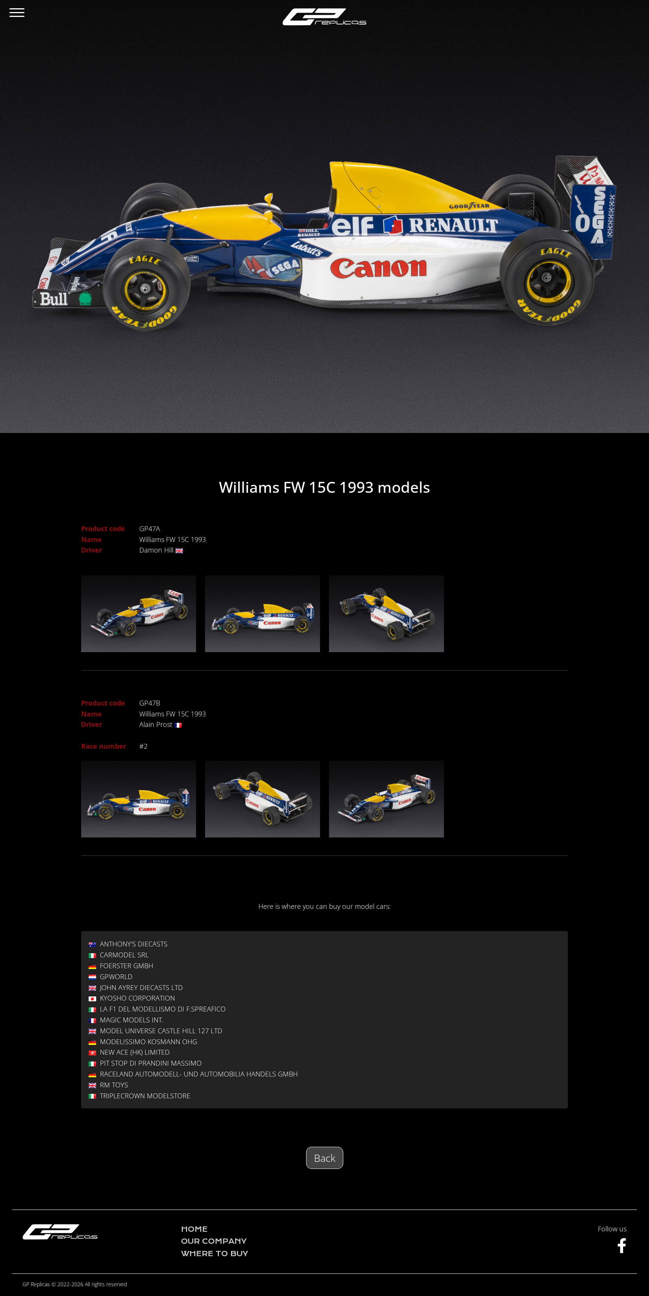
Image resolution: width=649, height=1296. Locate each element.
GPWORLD (116, 976)
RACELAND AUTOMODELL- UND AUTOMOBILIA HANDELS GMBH (199, 1073)
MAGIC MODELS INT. (131, 1019)
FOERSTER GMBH (126, 965)
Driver (91, 549)
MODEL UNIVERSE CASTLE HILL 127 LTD (161, 1030)
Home (194, 1229)
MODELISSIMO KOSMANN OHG (148, 1041)
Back (324, 1158)
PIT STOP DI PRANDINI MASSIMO (151, 1062)
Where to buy (214, 1253)
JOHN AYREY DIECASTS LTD (141, 987)
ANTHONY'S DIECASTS (134, 943)
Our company (214, 1241)
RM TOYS (114, 1084)
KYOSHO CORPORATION (137, 997)
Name (91, 539)
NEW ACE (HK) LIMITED (135, 1052)
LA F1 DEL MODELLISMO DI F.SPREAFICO (163, 1008)
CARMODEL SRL (124, 954)
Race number (103, 746)
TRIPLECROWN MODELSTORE (145, 1095)
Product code (103, 528)
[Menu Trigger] (16, 12)
